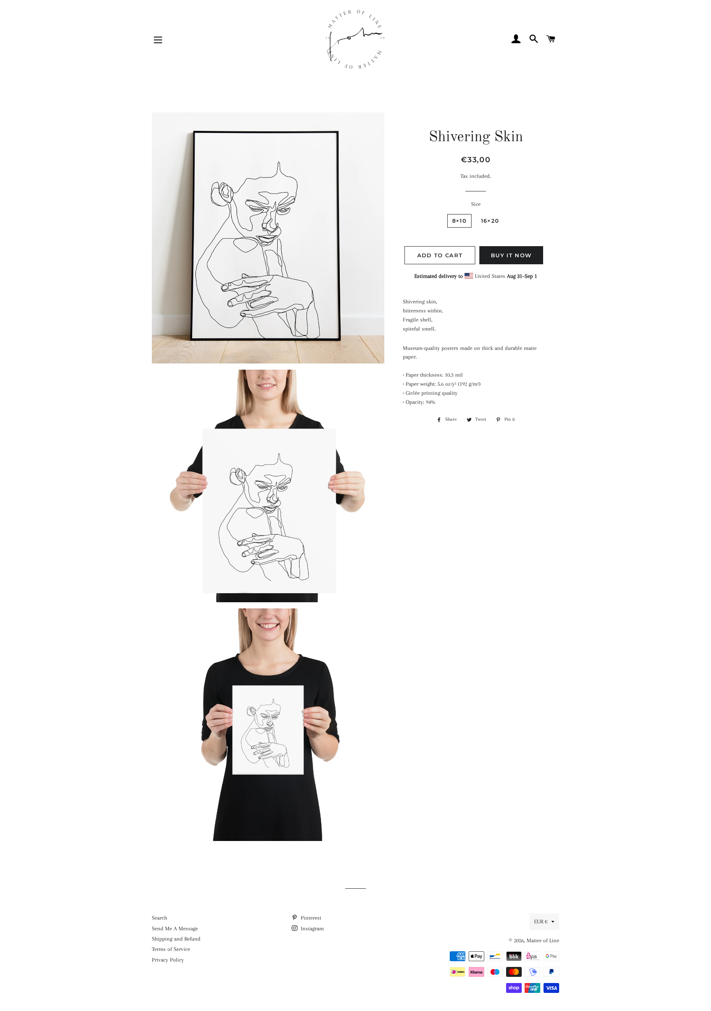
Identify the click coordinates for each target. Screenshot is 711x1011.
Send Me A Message (175, 928)
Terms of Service (171, 949)
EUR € (540, 921)
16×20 (490, 220)
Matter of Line (543, 940)
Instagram (311, 928)
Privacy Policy (168, 960)
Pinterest (310, 918)
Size (476, 204)
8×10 (459, 220)
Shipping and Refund (176, 939)
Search (159, 918)
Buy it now (511, 255)
